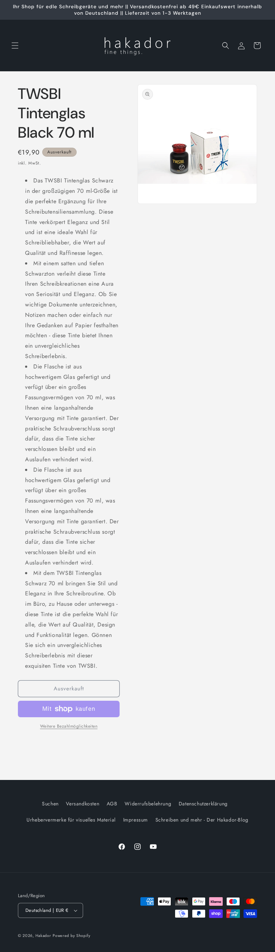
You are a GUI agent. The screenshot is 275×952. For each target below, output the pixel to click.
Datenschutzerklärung (203, 803)
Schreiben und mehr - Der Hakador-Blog (202, 819)
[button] (15, 45)
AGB (112, 803)
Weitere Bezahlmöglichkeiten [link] (69, 726)
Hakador (43, 935)
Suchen (50, 803)
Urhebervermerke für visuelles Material (71, 819)
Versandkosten (82, 803)
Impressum (135, 819)
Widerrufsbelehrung (148, 803)
